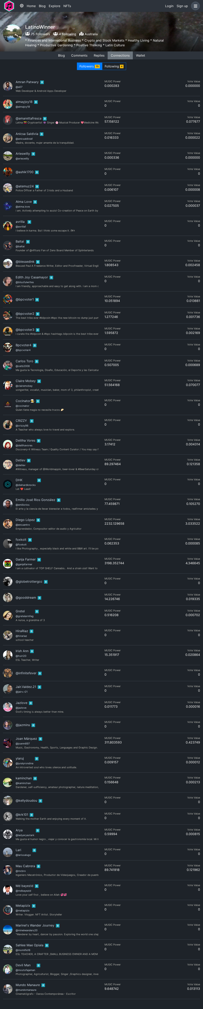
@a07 (19, 86)
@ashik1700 (25, 172)
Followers (89, 66)
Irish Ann (22, 651)
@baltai (20, 246)
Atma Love (24, 202)
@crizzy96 (22, 425)
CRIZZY (21, 421)
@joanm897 (23, 743)
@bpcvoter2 (25, 314)
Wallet (140, 55)
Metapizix (23, 906)
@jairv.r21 (22, 691)
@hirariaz (21, 635)
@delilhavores (24, 445)
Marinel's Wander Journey (35, 925)
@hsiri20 (21, 655)
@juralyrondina (24, 763)
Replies (99, 55)
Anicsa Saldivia (27, 134)
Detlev (20, 460)
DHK (19, 480)
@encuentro (23, 524)
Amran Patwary (27, 82)
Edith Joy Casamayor (32, 277)
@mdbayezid (23, 890)
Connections (120, 55)
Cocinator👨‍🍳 (25, 401)
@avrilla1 (21, 226)
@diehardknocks (26, 485)
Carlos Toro (24, 361)
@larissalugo (23, 854)
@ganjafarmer (24, 564)
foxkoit (21, 539)
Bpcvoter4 (23, 345)
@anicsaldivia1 (24, 138)
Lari (18, 850)
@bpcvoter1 (25, 299)
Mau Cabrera (25, 866)
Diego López (25, 520)
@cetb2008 (23, 366)
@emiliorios (23, 504)
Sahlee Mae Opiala (29, 945)
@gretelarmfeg (25, 616)
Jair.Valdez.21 (26, 687)
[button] (195, 6)
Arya (19, 830)
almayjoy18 (24, 102)
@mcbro (21, 871)
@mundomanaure (26, 989)
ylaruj (20, 758)
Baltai (20, 241)
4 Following (67, 34)
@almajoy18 (23, 106)
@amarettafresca (28, 118)
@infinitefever (26, 673)
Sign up (182, 6)
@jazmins (23, 725)
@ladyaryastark (25, 835)
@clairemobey (24, 385)
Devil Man (23, 965)
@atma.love (23, 206)
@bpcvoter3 (25, 330)
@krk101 (22, 814)
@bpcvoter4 (23, 350)
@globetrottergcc (29, 581)
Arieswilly (23, 154)
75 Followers (40, 34)
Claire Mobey (26, 381)
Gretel (20, 611)
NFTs (67, 6)
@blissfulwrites (25, 282)
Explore (54, 6)
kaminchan (24, 778)
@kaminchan (23, 783)
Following (114, 66)
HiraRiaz (22, 631)
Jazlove (21, 703)
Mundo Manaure (28, 985)
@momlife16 (23, 950)
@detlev (20, 465)
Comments (79, 55)
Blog (42, 6)
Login (169, 6)
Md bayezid (24, 886)
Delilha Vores (25, 440)
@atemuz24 (25, 186)
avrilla (20, 222)
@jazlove (21, 707)
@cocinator (22, 405)
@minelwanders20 (26, 930)
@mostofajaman (25, 970)
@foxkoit (21, 544)
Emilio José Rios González (35, 500)
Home (31, 6)
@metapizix (23, 910)
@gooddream (26, 597)
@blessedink (25, 262)
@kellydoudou (26, 800)
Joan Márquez (26, 739)
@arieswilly (22, 158)
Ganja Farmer (26, 559)
